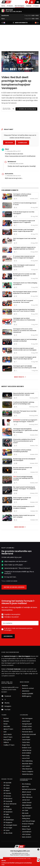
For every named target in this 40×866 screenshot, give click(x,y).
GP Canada (7, 793)
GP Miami (7, 790)
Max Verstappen (19, 6)
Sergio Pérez (26, 745)
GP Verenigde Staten (10, 825)
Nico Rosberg (26, 784)
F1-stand (36, 6)
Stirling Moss (26, 818)
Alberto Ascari (26, 792)
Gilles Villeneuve (27, 797)
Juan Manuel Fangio (28, 821)
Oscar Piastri (26, 739)
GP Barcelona (8, 798)
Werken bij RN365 (27, 693)
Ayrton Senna (26, 794)
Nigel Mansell (26, 816)
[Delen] (13, 108)
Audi (5, 732)
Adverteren (25, 691)
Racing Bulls (7, 739)
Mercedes (7, 726)
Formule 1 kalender (14, 669)
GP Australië (7, 782)
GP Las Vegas (8, 828)
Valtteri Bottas (26, 750)
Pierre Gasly (26, 755)
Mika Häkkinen (26, 805)
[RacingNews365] (6, 2)
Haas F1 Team (8, 737)
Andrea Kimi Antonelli (29, 734)
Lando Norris (26, 721)
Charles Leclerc (27, 726)
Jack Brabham (26, 832)
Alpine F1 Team (8, 729)
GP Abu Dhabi (8, 833)
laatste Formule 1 (10, 656)
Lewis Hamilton (27, 729)
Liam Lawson (26, 766)
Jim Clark (25, 810)
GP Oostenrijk (8, 801)
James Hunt (26, 800)
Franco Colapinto (27, 771)
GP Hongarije (8, 809)
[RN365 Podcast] (26, 2)
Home (3, 6)
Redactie (25, 685)
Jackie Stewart (27, 802)
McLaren (6, 721)
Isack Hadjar (26, 737)
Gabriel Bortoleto (27, 774)
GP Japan (7, 788)
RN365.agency (26, 696)
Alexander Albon (27, 763)
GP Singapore (8, 822)
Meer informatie (21, 22)
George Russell (27, 724)
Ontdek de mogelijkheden (14, 587)
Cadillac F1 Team (9, 745)
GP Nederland (8, 812)
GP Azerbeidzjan (9, 820)
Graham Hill (25, 826)
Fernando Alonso (27, 732)
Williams (6, 742)
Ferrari (6, 724)
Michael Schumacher (29, 789)
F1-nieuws (10, 6)
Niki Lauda (25, 813)
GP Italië (6, 814)
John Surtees (26, 834)
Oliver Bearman (27, 769)
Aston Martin (8, 734)
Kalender (28, 6)
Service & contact (28, 688)
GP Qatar (6, 830)
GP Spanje (7, 817)
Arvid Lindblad (26, 753)
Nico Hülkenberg (27, 761)
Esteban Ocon (26, 748)
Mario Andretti (26, 837)
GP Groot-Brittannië (10, 804)
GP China (6, 785)
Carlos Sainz (26, 742)
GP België (6, 806)
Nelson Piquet (26, 829)
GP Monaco (7, 796)
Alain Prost (25, 786)
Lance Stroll (25, 758)
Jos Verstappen (27, 808)
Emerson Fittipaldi (27, 824)
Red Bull (6, 718)
